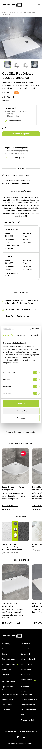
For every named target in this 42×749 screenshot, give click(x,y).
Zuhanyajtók (25, 654)
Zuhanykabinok (27, 649)
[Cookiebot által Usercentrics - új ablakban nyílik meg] (29, 329)
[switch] (36, 379)
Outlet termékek (27, 680)
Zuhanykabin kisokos (29, 699)
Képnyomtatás (7, 705)
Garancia (5, 654)
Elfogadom (21, 403)
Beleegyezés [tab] (8, 335)
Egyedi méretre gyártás (7, 688)
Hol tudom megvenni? (21, 134)
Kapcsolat (5, 674)
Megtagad (21, 418)
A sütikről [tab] (34, 335)
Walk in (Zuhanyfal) (28, 659)
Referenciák (6, 669)
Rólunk (4, 649)
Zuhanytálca (11, 12)
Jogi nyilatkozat (10, 731)
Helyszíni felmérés (8, 699)
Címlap (4, 12)
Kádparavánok (26, 664)
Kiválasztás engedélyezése (21, 411)
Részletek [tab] (21, 335)
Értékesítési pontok (9, 659)
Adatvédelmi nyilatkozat (28, 731)
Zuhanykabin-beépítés (10, 694)
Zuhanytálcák (26, 669)
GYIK (23, 715)
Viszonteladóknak (8, 664)
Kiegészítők (25, 674)
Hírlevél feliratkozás (28, 710)
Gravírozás (6, 710)
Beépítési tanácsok (28, 705)
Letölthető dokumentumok (27, 693)
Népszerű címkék (27, 720)
